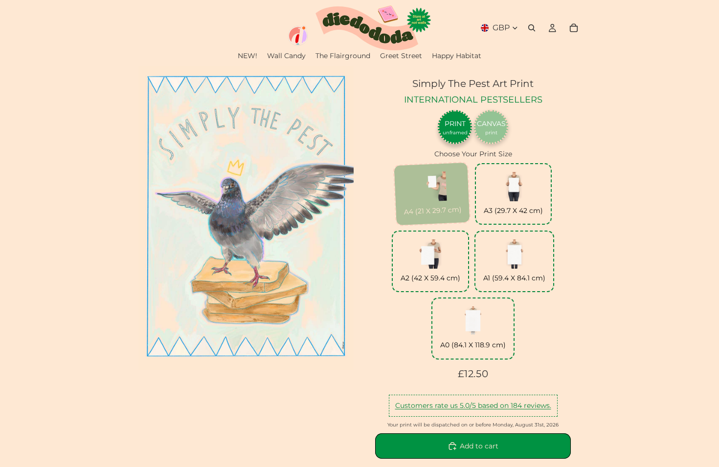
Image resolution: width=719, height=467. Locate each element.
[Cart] (573, 28)
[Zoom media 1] (246, 218)
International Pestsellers (473, 99)
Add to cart (479, 446)
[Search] (531, 28)
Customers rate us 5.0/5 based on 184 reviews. (473, 405)
